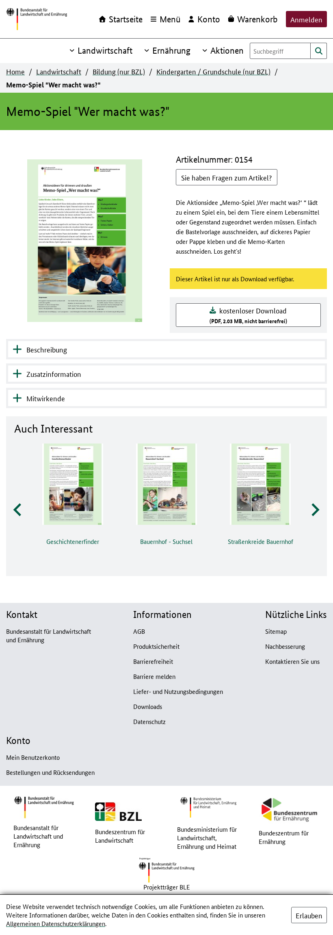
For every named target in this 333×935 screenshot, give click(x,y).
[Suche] (319, 51)
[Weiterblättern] (314, 510)
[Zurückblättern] (18, 510)
